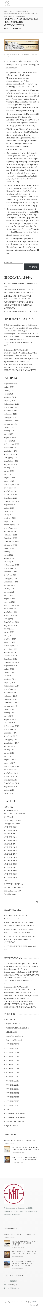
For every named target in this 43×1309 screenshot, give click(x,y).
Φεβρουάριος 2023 (11, 524)
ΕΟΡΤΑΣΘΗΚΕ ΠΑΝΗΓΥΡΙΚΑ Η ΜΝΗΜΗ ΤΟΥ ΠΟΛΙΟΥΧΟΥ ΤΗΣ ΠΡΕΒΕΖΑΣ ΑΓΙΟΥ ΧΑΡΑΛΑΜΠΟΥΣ (20, 367)
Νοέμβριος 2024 (10, 454)
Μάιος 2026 (8, 393)
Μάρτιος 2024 (9, 481)
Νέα (5, 880)
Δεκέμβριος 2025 (11, 410)
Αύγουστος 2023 (10, 504)
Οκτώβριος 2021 (10, 578)
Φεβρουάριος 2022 (11, 565)
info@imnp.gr (12, 1284)
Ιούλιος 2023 (9, 508)
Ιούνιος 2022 (9, 551)
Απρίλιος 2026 (10, 397)
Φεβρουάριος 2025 (11, 444)
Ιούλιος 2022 (9, 548)
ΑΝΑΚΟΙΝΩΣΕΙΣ (11, 810)
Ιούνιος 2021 (9, 591)
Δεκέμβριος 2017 (11, 732)
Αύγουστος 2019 (10, 665)
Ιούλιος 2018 (9, 709)
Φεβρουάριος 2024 (11, 484)
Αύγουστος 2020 (10, 625)
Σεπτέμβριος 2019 (11, 662)
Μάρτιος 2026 (9, 400)
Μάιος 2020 (8, 635)
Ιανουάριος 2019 (10, 689)
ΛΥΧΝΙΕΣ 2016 (10, 850)
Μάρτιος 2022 (9, 561)
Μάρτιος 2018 (9, 722)
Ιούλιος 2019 (9, 669)
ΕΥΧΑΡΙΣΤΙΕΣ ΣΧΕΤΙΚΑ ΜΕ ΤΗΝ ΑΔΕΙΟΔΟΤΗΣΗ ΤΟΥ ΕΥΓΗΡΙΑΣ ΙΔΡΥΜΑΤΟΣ (18, 305)
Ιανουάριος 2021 (10, 608)
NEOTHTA (8, 807)
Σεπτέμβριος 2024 (11, 461)
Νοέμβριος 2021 (10, 575)
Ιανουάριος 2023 (10, 528)
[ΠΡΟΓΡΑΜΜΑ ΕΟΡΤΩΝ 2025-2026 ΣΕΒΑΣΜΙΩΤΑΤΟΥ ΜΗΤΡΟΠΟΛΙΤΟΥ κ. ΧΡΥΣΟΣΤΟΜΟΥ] (21, 45)
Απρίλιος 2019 (10, 679)
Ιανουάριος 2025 (10, 447)
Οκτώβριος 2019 (10, 659)
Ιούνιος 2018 (9, 712)
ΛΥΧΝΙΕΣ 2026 (10, 877)
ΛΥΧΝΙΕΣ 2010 (10, 830)
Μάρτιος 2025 (9, 440)
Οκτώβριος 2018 (10, 699)
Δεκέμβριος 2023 (11, 491)
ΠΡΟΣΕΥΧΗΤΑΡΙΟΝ (12, 890)
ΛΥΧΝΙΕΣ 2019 (10, 860)
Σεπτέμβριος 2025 (11, 420)
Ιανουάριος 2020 (10, 649)
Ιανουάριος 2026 (10, 407)
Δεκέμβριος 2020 (11, 612)
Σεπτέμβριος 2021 (11, 581)
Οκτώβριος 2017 (10, 739)
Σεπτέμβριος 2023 (11, 501)
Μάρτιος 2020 (9, 642)
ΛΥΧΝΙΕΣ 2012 (10, 837)
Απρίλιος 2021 (10, 598)
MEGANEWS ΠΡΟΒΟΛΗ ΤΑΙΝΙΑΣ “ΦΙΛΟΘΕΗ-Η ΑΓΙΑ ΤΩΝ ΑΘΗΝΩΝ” (25, 1148)
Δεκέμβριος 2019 (11, 652)
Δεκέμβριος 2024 (11, 451)
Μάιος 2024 (8, 474)
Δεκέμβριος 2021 (11, 571)
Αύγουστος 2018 (10, 706)
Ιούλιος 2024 (9, 467)
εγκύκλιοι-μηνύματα (12, 820)
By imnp (26, 54)
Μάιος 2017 (8, 756)
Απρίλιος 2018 (10, 719)
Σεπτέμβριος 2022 (11, 541)
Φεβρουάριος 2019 (11, 685)
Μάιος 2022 (8, 555)
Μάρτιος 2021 (9, 602)
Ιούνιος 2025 (9, 430)
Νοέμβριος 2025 (10, 414)
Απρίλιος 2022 (10, 558)
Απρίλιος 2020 (10, 638)
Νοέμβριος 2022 (10, 534)
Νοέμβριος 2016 (10, 776)
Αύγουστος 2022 (10, 544)
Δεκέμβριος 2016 (11, 773)
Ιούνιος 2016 (9, 793)
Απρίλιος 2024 (10, 477)
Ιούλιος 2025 (9, 427)
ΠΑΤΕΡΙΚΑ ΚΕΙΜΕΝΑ (13, 884)
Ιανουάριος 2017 (10, 769)
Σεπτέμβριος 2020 (11, 622)
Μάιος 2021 (8, 595)
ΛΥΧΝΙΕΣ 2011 (10, 833)
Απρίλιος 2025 (10, 437)
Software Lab (34, 1305)
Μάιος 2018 (8, 716)
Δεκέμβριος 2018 (11, 692)
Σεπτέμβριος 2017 (11, 743)
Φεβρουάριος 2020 (11, 645)
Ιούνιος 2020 (9, 632)
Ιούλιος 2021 (9, 588)
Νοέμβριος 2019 (10, 655)
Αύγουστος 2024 (10, 464)
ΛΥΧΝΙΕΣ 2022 (10, 870)
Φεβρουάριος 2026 (11, 404)
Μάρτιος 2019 (9, 682)
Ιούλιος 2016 (9, 790)
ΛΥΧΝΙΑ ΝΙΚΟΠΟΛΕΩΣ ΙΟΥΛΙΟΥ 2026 (21, 311)
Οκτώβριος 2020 (10, 618)
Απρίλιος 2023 (10, 518)
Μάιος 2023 (8, 514)
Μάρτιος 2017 (9, 763)
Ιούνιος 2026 (9, 390)
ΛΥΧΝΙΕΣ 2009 (10, 827)
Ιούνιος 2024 (9, 471)
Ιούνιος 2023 (9, 511)
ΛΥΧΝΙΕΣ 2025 (10, 874)
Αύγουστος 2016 (10, 786)
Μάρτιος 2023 (9, 521)
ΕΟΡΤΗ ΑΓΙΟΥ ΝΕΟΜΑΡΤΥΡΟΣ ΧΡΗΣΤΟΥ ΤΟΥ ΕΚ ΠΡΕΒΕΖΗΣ (24, 1158)
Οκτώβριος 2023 (10, 498)
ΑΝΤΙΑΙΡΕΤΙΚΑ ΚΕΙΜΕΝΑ (15, 813)
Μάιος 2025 (8, 434)
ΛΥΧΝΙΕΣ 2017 (10, 854)
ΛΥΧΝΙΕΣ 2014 (10, 843)
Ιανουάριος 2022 (10, 568)
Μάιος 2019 (8, 675)
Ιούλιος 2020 (9, 628)
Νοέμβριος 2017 (10, 736)
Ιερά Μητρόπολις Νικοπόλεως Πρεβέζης (18, 1302)
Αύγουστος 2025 (10, 424)
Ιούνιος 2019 (9, 672)
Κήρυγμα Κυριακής (12, 823)
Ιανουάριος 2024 (10, 487)
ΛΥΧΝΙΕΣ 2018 (10, 857)
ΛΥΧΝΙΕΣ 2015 (10, 847)
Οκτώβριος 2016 (10, 779)
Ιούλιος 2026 (9, 387)
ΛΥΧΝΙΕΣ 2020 (10, 864)
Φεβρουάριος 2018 (11, 726)
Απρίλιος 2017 (10, 759)
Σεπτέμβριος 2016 (11, 783)
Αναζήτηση (8, 262)
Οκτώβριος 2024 (10, 457)
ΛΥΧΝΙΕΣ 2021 (10, 867)
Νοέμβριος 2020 (10, 615)
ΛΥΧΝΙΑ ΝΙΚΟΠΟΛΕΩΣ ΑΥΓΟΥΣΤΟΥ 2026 (20, 1140)
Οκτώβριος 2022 (10, 538)
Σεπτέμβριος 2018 (11, 702)
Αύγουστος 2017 (10, 746)
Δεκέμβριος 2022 (11, 531)
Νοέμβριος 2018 (10, 696)
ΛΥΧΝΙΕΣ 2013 (10, 840)
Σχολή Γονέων (10, 894)
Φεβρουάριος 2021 (11, 605)
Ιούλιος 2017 (9, 749)
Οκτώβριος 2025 (10, 417)
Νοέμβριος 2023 (10, 494)
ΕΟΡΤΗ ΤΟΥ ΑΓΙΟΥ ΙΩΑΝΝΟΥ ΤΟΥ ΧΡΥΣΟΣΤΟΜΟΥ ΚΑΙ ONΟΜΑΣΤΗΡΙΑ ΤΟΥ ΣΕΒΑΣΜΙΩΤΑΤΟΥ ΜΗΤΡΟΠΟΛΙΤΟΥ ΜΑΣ (21, 339)
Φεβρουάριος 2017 (11, 766)
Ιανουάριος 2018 (10, 729)
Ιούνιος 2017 (9, 753)
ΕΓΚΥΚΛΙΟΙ (9, 817)
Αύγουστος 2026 (10, 383)
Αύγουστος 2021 (10, 585)
